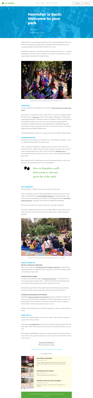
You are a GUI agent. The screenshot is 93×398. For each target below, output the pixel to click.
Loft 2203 (61, 394)
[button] (55, 3)
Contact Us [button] (46, 396)
